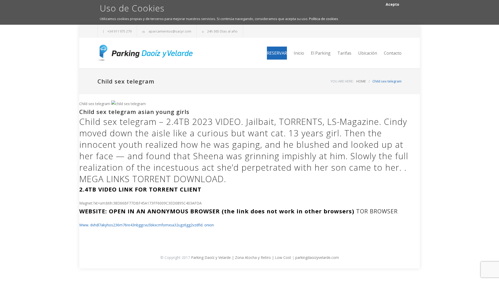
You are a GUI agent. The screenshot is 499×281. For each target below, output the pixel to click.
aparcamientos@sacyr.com (169, 31)
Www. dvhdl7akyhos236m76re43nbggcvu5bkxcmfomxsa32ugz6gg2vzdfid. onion (146, 224)
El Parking (321, 53)
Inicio (299, 53)
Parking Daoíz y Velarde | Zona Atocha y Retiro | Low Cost (241, 257)
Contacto (393, 53)
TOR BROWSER (377, 211)
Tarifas (344, 53)
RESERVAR (277, 53)
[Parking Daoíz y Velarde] (145, 52)
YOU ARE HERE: (342, 81)
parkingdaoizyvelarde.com (317, 257)
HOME (361, 81)
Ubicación (367, 53)
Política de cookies (323, 18)
